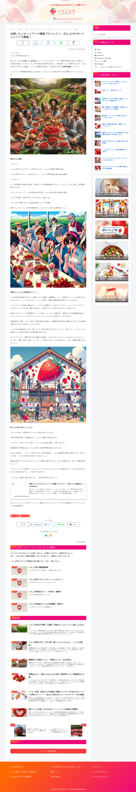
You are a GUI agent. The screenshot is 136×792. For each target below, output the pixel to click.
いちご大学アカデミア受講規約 (20, 777)
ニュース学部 (25, 516)
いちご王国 (16, 516)
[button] (74, 43)
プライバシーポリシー (100, 772)
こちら (102, 67)
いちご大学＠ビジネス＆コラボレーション (66, 767)
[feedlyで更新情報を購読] (46, 535)
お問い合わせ (55, 777)
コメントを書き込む (48, 751)
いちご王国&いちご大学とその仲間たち (23, 772)
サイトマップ (97, 767)
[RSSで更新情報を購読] (51, 535)
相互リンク (55, 772)
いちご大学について (16, 767)
